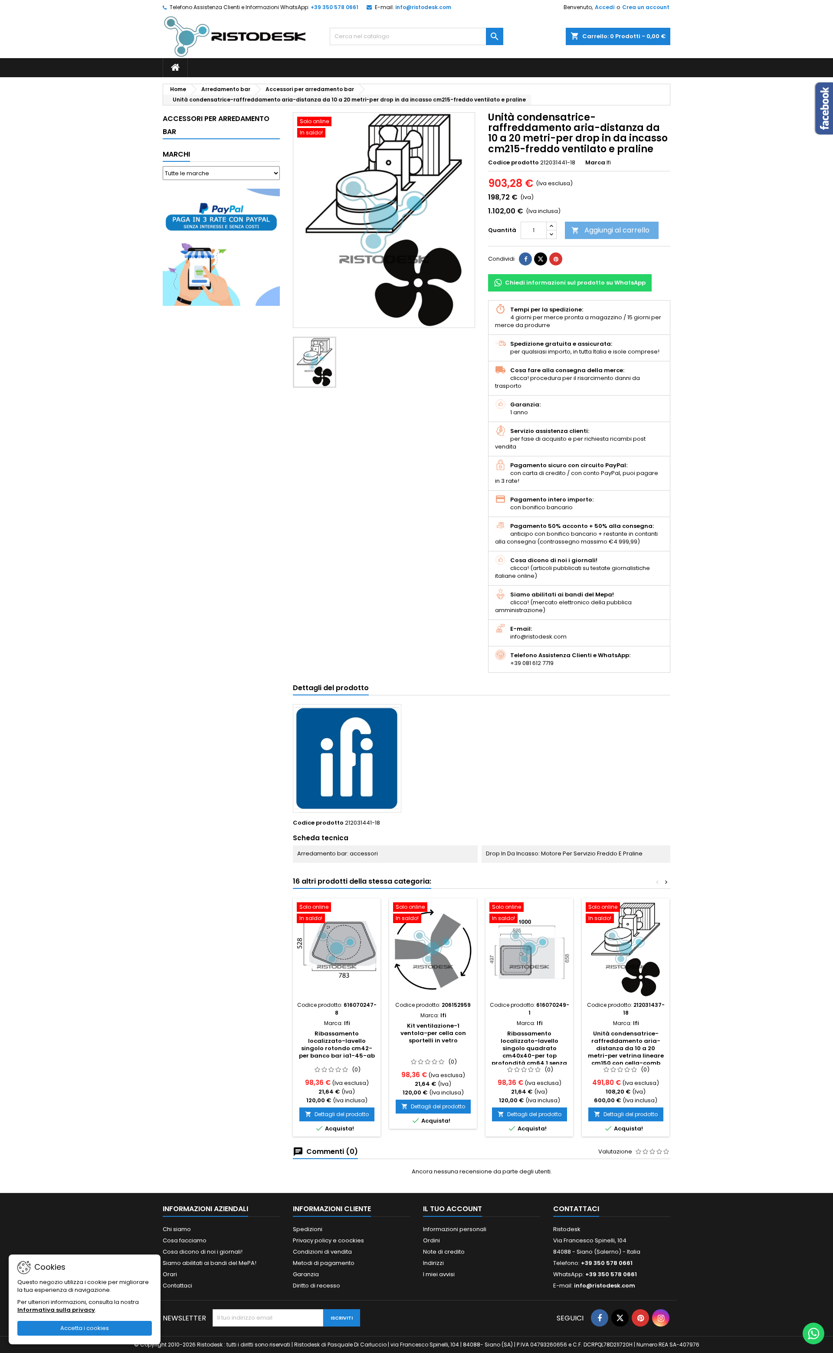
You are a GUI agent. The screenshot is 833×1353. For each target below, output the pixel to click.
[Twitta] (540, 258)
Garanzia (306, 1274)
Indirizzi (433, 1263)
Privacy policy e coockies (328, 1240)
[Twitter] (620, 1318)
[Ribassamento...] (337, 949)
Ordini (431, 1240)
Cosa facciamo (185, 1240)
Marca (595, 163)
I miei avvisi (439, 1274)
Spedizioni (307, 1229)
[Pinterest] (555, 258)
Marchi (176, 154)
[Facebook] (599, 1318)
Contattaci (177, 1285)
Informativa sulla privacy (56, 1310)
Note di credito (444, 1252)
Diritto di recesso (316, 1285)
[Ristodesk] (235, 36)
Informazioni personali (454, 1229)
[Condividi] (525, 258)
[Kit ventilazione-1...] (433, 949)
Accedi (604, 7)
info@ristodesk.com (423, 7)
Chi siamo (177, 1229)
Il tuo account (452, 1209)
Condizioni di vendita (322, 1252)
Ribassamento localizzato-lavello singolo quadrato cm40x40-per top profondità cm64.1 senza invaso (529, 1052)
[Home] (175, 67)
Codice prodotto (513, 163)
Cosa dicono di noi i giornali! (203, 1252)
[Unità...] (626, 949)
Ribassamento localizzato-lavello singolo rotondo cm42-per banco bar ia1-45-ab (337, 1044)
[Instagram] (660, 1318)
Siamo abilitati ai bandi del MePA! (209, 1263)
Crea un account (645, 7)
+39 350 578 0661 (334, 7)
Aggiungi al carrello (610, 230)
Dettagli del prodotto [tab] (331, 688)
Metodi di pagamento (323, 1263)
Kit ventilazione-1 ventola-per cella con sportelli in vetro (433, 1033)
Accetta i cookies (84, 1328)
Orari (170, 1274)
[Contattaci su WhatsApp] (813, 1333)
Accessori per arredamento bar (216, 125)
